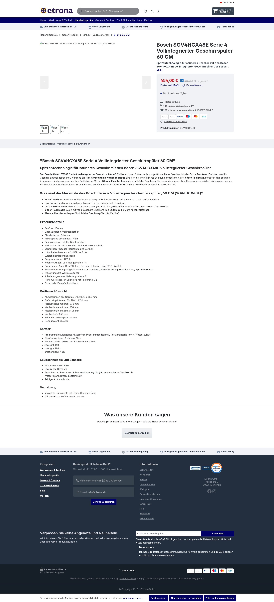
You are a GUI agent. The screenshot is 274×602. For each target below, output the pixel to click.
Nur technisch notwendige (186, 598)
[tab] (47, 143)
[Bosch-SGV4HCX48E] (95, 82)
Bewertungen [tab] (83, 143)
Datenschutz (146, 504)
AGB (142, 509)
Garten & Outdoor (50, 480)
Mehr (160, 70)
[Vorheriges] (44, 82)
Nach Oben (128, 570)
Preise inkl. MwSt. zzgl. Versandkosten (181, 85)
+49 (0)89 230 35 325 (109, 480)
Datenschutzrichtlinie (214, 539)
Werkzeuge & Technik (52, 470)
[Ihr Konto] (152, 11)
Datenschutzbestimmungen (168, 551)
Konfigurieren (158, 598)
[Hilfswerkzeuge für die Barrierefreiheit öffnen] (158, 11)
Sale (42, 490)
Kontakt (143, 479)
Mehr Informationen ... (133, 598)
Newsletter (145, 474)
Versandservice (147, 484)
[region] (95, 89)
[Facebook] (209, 492)
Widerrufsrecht (147, 518)
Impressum (145, 513)
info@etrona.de (97, 492)
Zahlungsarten (146, 470)
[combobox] (111, 11)
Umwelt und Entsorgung (151, 499)
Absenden (217, 533)
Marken (44, 495)
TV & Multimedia (49, 485)
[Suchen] (80, 11)
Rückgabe (145, 489)
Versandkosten (128, 578)
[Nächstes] (146, 82)
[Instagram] (214, 492)
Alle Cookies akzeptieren (220, 598)
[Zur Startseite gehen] (56, 10)
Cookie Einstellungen (150, 494)
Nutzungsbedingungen (148, 542)
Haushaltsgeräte (49, 475)
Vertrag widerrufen (104, 501)
